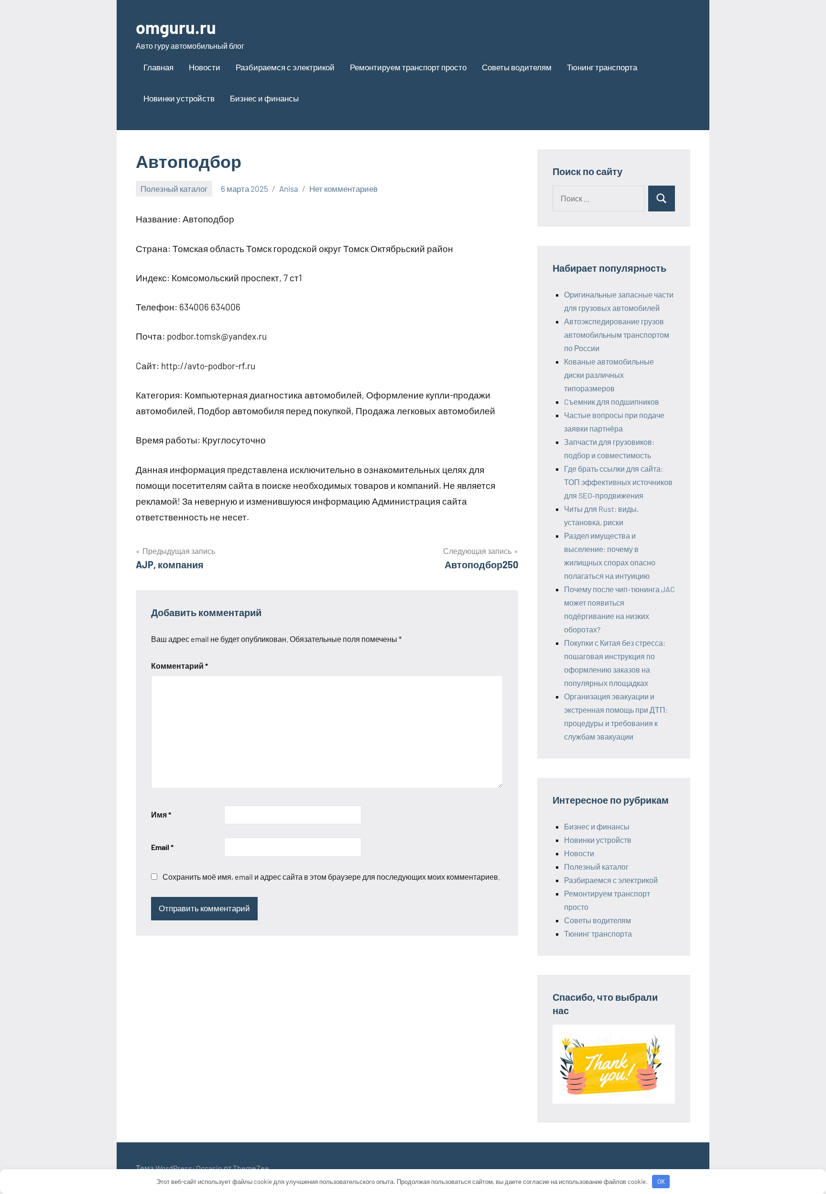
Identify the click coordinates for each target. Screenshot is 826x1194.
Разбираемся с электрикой (285, 67)
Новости (204, 67)
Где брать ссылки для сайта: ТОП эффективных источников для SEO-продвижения (618, 482)
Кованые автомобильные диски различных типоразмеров (609, 375)
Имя (161, 814)
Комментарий (179, 665)
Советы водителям (517, 67)
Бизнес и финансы (264, 98)
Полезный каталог (174, 188)
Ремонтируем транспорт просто (408, 67)
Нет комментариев (343, 188)
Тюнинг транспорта (602, 67)
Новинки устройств (179, 98)
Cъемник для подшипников (611, 401)
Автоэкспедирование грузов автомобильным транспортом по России (616, 335)
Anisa (288, 188)
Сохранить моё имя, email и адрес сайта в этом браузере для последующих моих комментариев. (331, 876)
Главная (158, 67)
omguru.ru (176, 27)
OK (661, 1181)
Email (162, 846)
